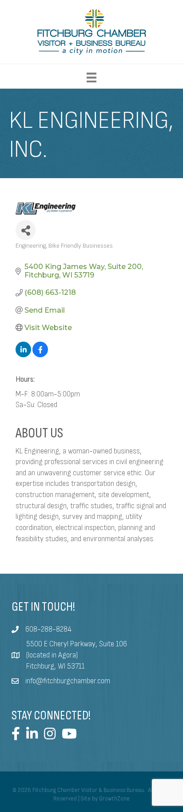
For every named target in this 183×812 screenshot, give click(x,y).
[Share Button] (26, 230)
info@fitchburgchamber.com (67, 681)
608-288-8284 (48, 629)
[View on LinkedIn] (23, 355)
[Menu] (91, 77)
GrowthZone (114, 798)
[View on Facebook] (40, 355)
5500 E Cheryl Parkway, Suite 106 (76, 644)
